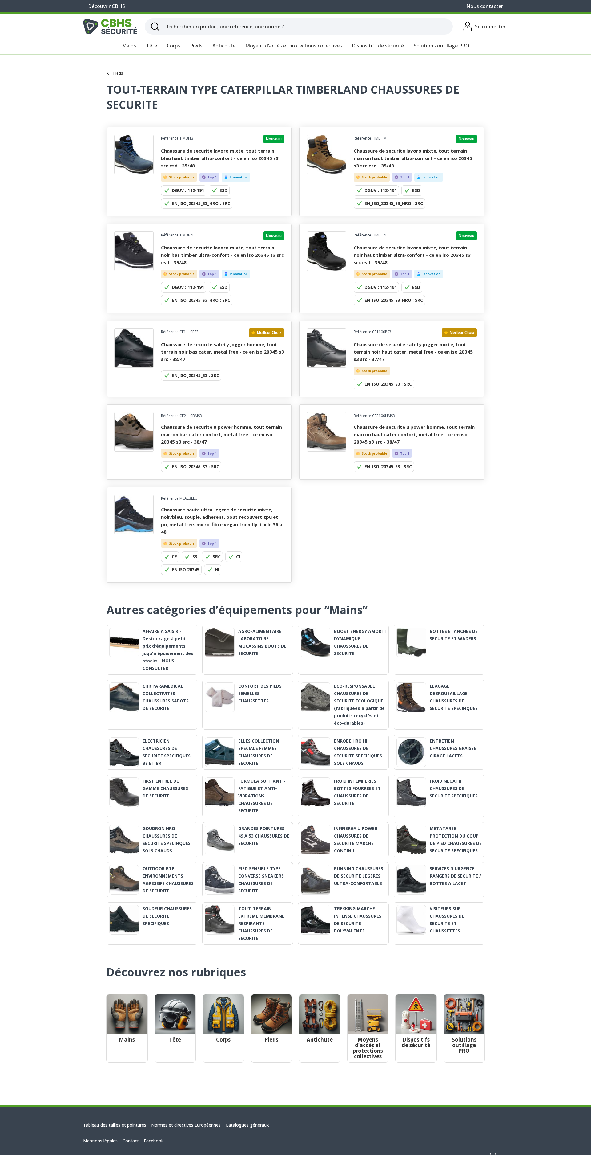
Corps (173, 45)
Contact (131, 1141)
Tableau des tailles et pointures (114, 1125)
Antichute (223, 45)
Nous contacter (484, 6)
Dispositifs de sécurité (378, 45)
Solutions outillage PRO (441, 45)
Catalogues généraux (247, 1125)
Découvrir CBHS (106, 6)
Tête (151, 45)
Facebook (153, 1141)
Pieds (196, 45)
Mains (129, 45)
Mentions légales (100, 1141)
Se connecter (490, 26)
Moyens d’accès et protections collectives (293, 45)
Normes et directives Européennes (186, 1125)
